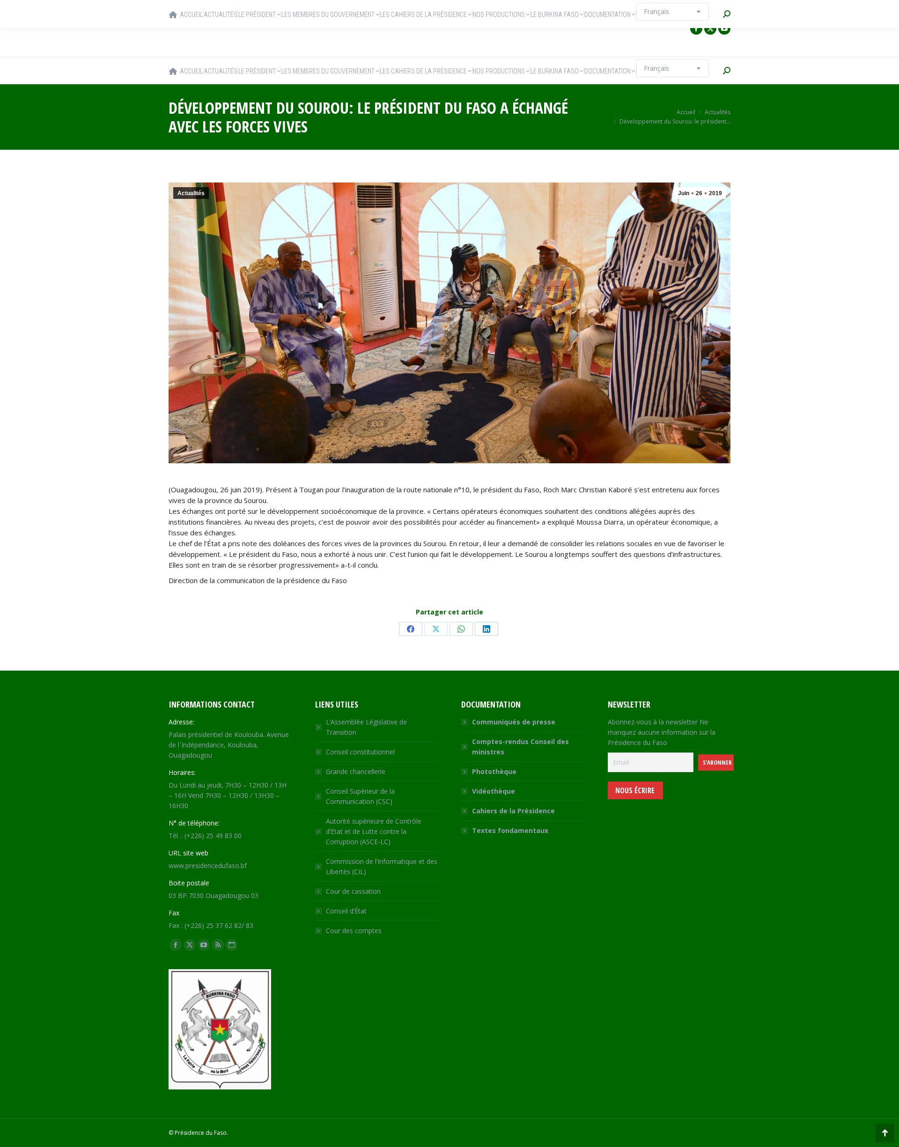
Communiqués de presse (513, 721)
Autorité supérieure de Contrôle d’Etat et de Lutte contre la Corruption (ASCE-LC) (373, 831)
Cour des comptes (354, 930)
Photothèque (494, 771)
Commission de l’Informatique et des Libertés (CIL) (381, 866)
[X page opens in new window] (710, 28)
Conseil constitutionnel (360, 751)
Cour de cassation (353, 891)
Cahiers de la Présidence (513, 810)
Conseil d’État (346, 910)
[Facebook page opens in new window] (696, 28)
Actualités (191, 193)
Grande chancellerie (355, 771)
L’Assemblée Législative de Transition (366, 727)
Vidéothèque (493, 791)
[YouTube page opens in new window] (724, 28)
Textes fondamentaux (510, 830)
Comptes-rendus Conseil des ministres (520, 746)
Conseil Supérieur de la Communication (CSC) (360, 796)
